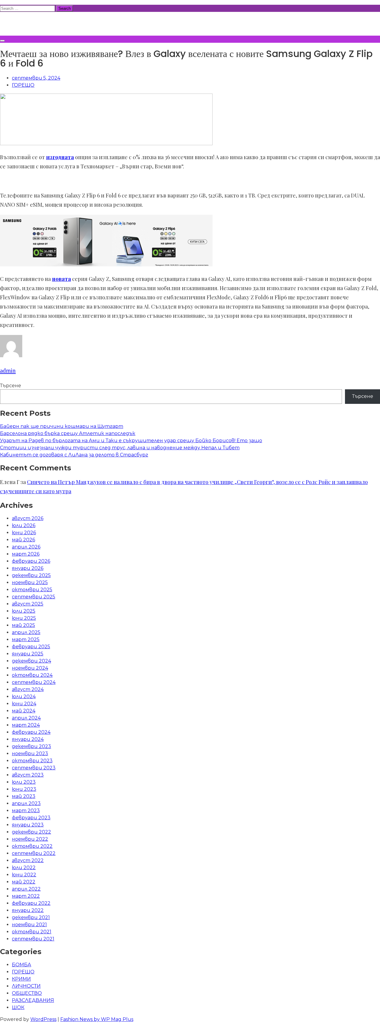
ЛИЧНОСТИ (26, 986)
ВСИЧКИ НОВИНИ (44, 23)
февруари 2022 (31, 903)
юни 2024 (24, 703)
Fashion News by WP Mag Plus (96, 1019)
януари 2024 (28, 739)
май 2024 (23, 711)
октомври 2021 (31, 932)
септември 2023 (34, 768)
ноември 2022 (30, 839)
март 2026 (25, 554)
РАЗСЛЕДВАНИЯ (33, 1000)
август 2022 (28, 860)
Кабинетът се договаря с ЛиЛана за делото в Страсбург (74, 455)
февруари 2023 (31, 817)
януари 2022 (28, 910)
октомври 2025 (32, 589)
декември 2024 (31, 661)
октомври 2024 (32, 675)
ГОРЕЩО (23, 85)
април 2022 (26, 889)
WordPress (43, 1019)
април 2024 (26, 718)
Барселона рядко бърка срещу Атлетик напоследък (67, 433)
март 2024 (26, 725)
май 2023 (23, 796)
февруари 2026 (31, 561)
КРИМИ (21, 979)
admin (8, 370)
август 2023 (28, 775)
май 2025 (23, 625)
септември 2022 (34, 853)
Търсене (10, 385)
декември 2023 (31, 746)
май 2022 (23, 882)
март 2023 (26, 810)
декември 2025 (31, 575)
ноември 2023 (30, 753)
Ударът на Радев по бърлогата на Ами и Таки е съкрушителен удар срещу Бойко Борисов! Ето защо (131, 440)
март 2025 (25, 639)
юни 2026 (24, 532)
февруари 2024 (31, 732)
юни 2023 (24, 789)
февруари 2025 (31, 646)
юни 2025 (24, 618)
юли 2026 (23, 525)
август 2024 (28, 689)
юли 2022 (24, 867)
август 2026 (27, 518)
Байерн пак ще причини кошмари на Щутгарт (61, 426)
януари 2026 (27, 568)
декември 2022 (31, 832)
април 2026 (26, 547)
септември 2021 (33, 939)
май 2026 (23, 540)
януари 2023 (28, 825)
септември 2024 (34, 682)
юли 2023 (24, 782)
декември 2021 (31, 917)
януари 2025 (27, 654)
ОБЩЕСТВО (27, 993)
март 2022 (26, 896)
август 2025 (27, 604)
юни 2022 (24, 874)
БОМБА (21, 964)
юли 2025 (23, 611)
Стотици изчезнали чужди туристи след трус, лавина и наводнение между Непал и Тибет (120, 447)
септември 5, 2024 (36, 78)
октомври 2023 (32, 760)
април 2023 (26, 803)
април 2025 (26, 632)
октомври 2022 (32, 846)
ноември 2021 (29, 924)
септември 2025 (33, 597)
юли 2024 (24, 696)
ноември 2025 (30, 582)
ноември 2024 (30, 668)
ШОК (18, 1007)
